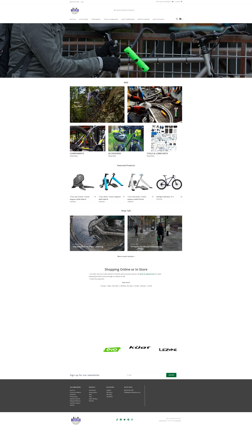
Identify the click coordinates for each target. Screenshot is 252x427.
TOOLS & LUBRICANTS (111, 19)
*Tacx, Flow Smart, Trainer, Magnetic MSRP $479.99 (136, 198)
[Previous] (71, 354)
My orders (109, 392)
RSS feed (91, 401)
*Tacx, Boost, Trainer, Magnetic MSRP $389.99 (110, 198)
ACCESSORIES (83, 19)
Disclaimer (73, 394)
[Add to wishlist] (95, 197)
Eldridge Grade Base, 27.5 (165, 197)
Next (246, 51)
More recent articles (125, 256)
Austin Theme (162, 420)
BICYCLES (73, 19)
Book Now (135, 106)
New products (93, 392)
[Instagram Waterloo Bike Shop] (132, 420)
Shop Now (78, 106)
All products (92, 390)
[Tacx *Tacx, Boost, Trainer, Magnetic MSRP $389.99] (112, 182)
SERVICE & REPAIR (144, 19)
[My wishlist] (177, 19)
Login (82, 2)
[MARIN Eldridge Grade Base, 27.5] (169, 182)
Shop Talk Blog (158, 19)
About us (72, 390)
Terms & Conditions (75, 392)
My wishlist (110, 396)
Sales (90, 394)
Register (109, 390)
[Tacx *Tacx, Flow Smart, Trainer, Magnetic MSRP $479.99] (140, 182)
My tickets (109, 394)
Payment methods (75, 399)
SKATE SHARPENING (128, 19)
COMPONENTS (96, 19)
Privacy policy (73, 396)
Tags (90, 396)
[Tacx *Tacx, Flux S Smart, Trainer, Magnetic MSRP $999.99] (83, 182)
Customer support (75, 403)
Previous (6, 51)
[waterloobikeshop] (90, 10)
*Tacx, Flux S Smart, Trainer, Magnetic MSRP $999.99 (80, 198)
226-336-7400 (129, 390)
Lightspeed (177, 420)
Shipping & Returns (75, 401)
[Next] (181, 354)
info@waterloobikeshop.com (132, 392)
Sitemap (72, 405)
